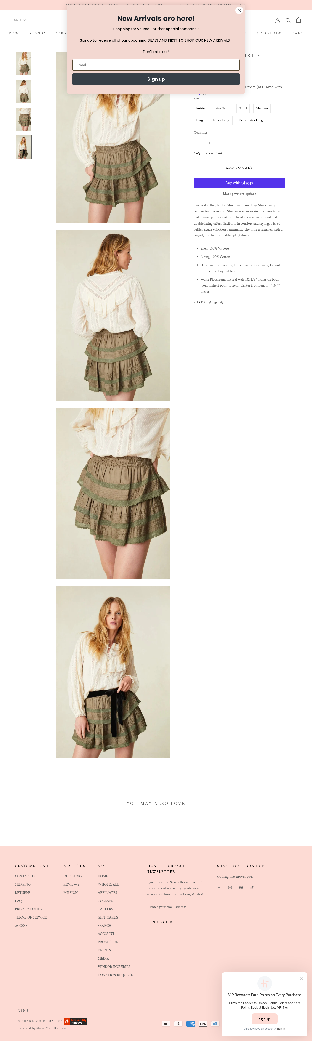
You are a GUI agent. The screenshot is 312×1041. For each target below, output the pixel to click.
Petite (200, 108)
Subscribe (164, 922)
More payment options (239, 194)
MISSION (70, 892)
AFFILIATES (107, 892)
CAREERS (105, 909)
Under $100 (270, 33)
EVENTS (104, 950)
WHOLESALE (108, 884)
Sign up (156, 79)
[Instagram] (230, 887)
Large (200, 120)
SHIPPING (23, 884)
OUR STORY (72, 876)
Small (243, 108)
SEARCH (104, 925)
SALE (298, 33)
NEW (14, 33)
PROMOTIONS (109, 942)
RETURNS (23, 892)
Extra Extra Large (251, 120)
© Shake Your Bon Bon (40, 1021)
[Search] (288, 20)
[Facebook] (210, 302)
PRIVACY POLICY (28, 909)
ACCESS (21, 925)
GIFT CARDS (108, 917)
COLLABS (105, 901)
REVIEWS (71, 884)
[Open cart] (298, 20)
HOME (103, 876)
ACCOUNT (106, 934)
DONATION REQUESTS (116, 975)
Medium (262, 108)
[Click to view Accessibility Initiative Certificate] (75, 1021)
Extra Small (221, 108)
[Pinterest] (221, 302)
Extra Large (221, 120)
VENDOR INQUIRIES (114, 966)
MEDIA (103, 958)
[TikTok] (252, 887)
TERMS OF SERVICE (31, 917)
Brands (37, 33)
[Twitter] (215, 302)
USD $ (16, 20)
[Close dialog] (239, 10)
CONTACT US (25, 876)
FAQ (18, 901)
